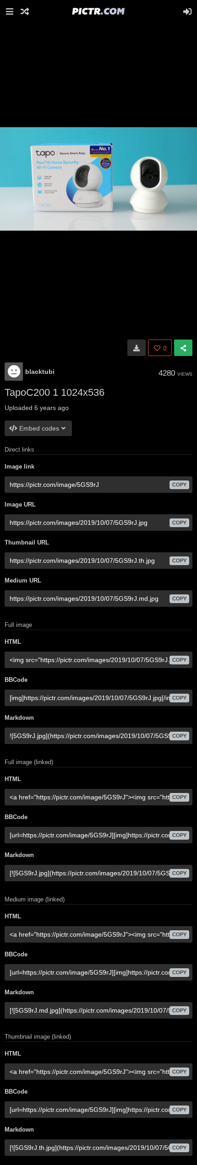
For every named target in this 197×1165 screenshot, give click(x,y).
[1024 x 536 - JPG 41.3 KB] (136, 348)
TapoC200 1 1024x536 (54, 392)
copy (179, 484)
